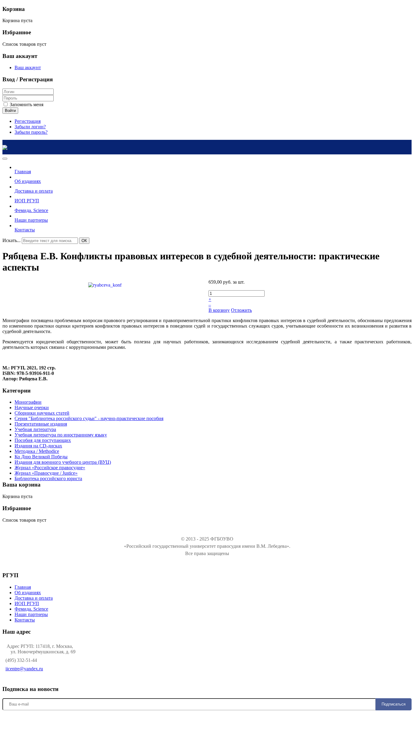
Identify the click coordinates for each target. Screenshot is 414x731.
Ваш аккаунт (28, 67)
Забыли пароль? (31, 132)
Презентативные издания (41, 423)
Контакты (25, 619)
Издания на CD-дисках (38, 445)
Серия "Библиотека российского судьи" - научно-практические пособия (89, 418)
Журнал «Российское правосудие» (50, 467)
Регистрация (28, 121)
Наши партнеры (31, 614)
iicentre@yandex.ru (24, 668)
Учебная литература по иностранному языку (61, 434)
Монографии (28, 402)
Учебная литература (35, 429)
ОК (84, 240)
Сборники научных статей (42, 413)
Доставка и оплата (34, 598)
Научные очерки (32, 407)
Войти (10, 110)
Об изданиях (28, 592)
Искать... (11, 240)
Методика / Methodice (37, 451)
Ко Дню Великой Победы (41, 456)
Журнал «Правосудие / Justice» (46, 473)
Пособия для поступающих (43, 440)
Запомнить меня (25, 104)
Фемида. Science (31, 608)
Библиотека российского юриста (48, 478)
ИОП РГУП (27, 603)
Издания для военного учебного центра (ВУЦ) (63, 462)
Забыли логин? (30, 126)
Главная (23, 587)
